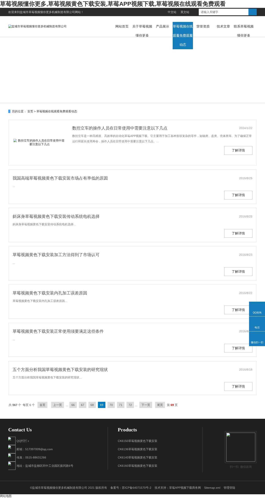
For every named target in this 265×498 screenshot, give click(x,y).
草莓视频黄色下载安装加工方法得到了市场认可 (56, 254)
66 (73, 405)
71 (120, 405)
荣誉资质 (203, 26)
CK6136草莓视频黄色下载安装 (137, 449)
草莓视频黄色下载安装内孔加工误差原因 (50, 293)
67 (82, 405)
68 (92, 405)
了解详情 (238, 150)
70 (111, 405)
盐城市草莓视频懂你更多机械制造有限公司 (47, 12)
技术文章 (223, 26)
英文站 (185, 12)
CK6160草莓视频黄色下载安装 (137, 465)
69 (101, 405)
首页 (30, 111)
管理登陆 (229, 487)
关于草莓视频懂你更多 (142, 31)
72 (130, 405)
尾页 (160, 405)
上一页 (57, 405)
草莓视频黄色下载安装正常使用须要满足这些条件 (58, 331)
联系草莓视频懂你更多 (244, 31)
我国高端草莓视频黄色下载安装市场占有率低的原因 (60, 178)
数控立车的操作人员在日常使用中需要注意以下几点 (119, 128)
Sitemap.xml (212, 487)
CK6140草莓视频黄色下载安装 (137, 457)
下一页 (145, 405)
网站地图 (6, 496)
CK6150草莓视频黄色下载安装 (137, 441)
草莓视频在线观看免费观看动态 (183, 35)
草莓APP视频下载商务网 (185, 487)
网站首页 (122, 26)
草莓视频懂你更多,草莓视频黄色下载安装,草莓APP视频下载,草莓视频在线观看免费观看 (113, 4)
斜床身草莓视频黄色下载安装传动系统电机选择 (56, 216)
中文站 (172, 12)
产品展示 (162, 26)
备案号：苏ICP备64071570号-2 (130, 487)
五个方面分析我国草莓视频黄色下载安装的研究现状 (60, 369)
